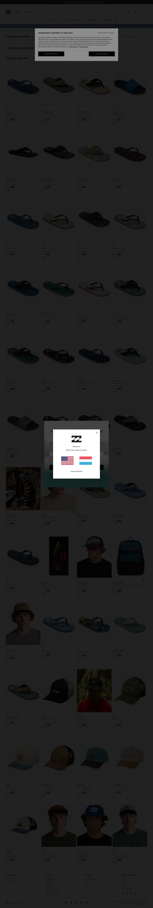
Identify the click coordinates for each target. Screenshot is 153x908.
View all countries (76, 471)
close (97, 433)
